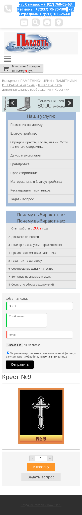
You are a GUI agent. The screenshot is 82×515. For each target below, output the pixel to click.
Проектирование (24, 173)
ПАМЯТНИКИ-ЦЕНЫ (36, 81)
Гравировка (19, 164)
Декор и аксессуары (25, 155)
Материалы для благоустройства (36, 181)
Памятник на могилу (26, 124)
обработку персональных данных (46, 356)
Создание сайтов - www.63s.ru (41, 505)
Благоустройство (23, 133)
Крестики (62, 89)
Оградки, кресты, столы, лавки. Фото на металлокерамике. (39, 144)
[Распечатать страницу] (47, 22)
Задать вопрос (22, 199)
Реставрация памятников (30, 190)
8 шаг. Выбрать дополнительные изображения (32, 87)
